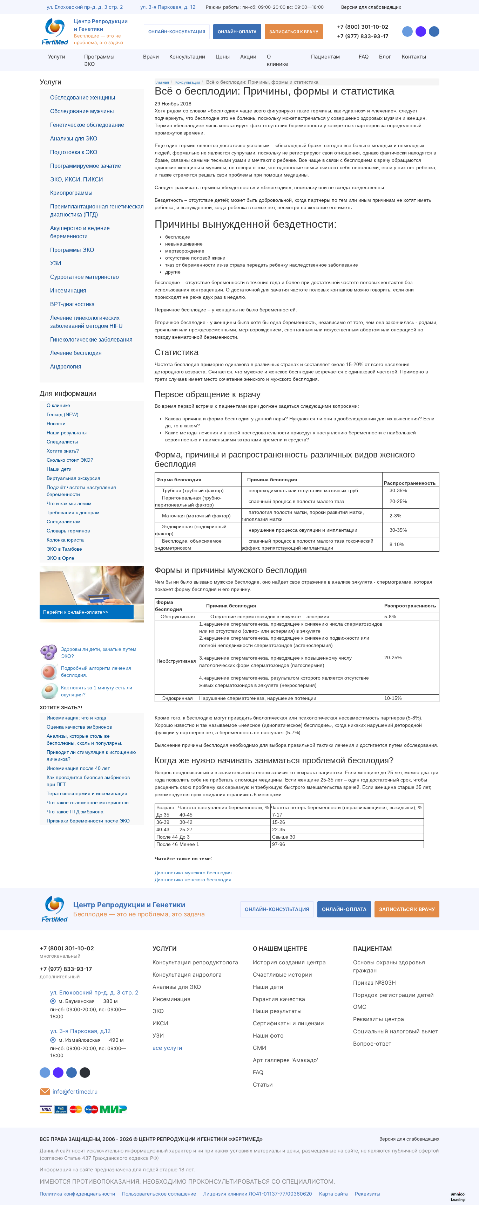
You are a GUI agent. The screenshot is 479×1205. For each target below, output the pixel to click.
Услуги (56, 56)
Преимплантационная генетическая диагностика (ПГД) (97, 211)
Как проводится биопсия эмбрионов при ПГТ (88, 780)
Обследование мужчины (82, 111)
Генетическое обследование (87, 125)
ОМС (359, 1006)
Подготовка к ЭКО (73, 152)
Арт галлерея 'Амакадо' (285, 1059)
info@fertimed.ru (75, 1091)
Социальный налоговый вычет (395, 1031)
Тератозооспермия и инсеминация (87, 793)
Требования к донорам (73, 512)
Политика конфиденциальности (77, 1194)
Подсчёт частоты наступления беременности (81, 490)
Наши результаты (67, 432)
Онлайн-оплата (237, 31)
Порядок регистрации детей (393, 994)
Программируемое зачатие (85, 166)
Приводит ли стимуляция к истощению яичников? (91, 755)
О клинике (277, 60)
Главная (162, 82)
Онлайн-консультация (176, 31)
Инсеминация (68, 291)
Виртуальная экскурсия (73, 478)
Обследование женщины (82, 98)
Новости (56, 423)
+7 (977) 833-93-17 (363, 36)
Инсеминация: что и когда (76, 718)
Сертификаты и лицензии (288, 1023)
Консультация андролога (187, 974)
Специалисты (62, 442)
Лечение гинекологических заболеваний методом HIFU (86, 322)
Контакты (414, 56)
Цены (223, 56)
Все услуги (167, 1047)
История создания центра (289, 962)
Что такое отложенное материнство (88, 802)
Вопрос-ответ (372, 1043)
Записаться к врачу (293, 31)
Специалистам (64, 521)
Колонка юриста (65, 540)
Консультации (187, 56)
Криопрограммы (71, 193)
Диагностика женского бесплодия (193, 879)
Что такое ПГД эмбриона (75, 811)
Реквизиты (367, 1194)
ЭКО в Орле (60, 558)
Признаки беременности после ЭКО (88, 821)
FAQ (364, 56)
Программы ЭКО (72, 250)
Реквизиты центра (378, 1018)
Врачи (151, 56)
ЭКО (158, 1010)
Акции (248, 56)
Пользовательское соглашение (159, 1194)
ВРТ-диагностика (72, 304)
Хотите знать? (63, 451)
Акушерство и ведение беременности (80, 232)
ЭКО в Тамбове (64, 549)
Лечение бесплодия (76, 353)
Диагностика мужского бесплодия (193, 872)
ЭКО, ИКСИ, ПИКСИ (76, 180)
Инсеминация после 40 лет (78, 768)
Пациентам (325, 56)
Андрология (65, 367)
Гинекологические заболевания (91, 340)
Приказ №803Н (374, 982)
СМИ (259, 1047)
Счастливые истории (282, 974)
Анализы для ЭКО (73, 139)
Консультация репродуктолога (195, 962)
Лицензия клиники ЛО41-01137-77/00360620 (257, 1194)
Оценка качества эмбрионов (79, 727)
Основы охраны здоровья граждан (389, 966)
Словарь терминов (68, 530)
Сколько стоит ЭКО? (70, 460)
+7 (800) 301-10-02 (362, 26)
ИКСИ (160, 1023)
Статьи (263, 1084)
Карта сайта (333, 1194)
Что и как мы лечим (69, 503)
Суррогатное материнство (84, 277)
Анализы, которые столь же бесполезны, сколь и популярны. (84, 739)
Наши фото (268, 1035)
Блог (385, 56)
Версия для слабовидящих (371, 7)
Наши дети (59, 469)
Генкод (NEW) (63, 414)
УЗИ (55, 263)
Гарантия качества (279, 999)
